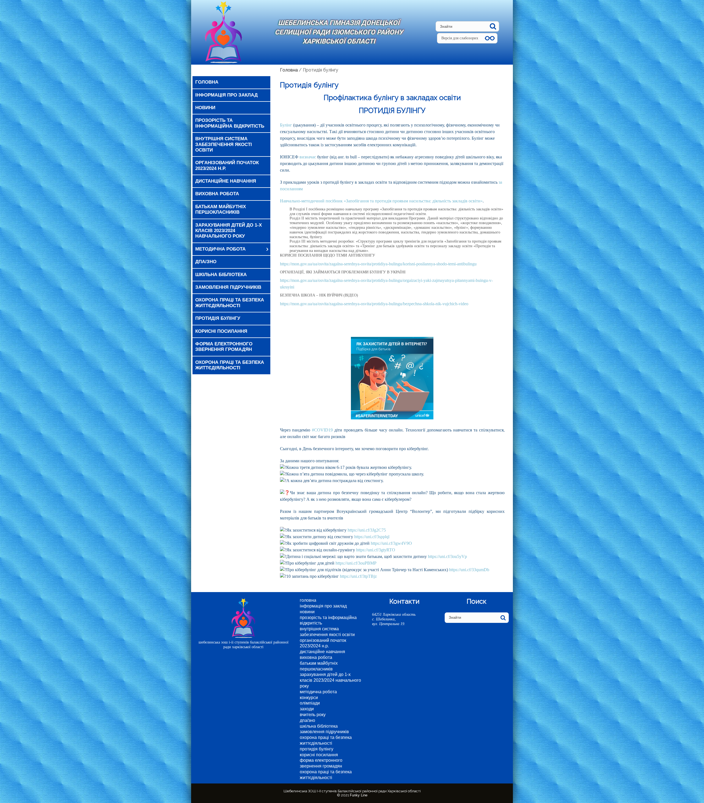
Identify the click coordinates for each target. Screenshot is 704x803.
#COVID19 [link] (322, 430)
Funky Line (358, 795)
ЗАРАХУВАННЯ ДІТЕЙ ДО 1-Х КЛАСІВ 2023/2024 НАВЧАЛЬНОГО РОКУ (228, 230)
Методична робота (220, 249)
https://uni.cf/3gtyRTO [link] (375, 550)
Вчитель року (313, 714)
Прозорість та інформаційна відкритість (229, 123)
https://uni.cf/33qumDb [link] (469, 569)
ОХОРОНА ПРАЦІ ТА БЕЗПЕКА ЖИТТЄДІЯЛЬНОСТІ (229, 365)
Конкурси (309, 697)
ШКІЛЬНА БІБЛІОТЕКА (221, 274)
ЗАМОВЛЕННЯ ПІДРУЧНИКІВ (228, 287)
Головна (206, 82)
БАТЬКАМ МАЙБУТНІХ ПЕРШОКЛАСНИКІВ (220, 209)
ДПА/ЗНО (205, 261)
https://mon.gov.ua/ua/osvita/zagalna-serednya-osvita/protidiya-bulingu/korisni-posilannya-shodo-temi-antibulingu (378, 264)
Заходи (307, 708)
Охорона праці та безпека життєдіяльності (229, 302)
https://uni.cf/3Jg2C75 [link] (367, 530)
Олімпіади (310, 703)
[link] (384, 511)
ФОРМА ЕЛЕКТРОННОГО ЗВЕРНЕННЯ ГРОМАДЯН (223, 346)
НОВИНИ (205, 107)
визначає (307, 157)
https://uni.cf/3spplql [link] (371, 536)
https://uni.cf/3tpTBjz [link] (358, 576)
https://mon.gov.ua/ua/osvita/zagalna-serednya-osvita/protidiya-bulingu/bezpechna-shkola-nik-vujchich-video (374, 303)
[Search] (493, 26)
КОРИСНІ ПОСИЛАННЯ (221, 331)
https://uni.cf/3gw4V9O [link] (391, 543)
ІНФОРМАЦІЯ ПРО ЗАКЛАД (226, 95)
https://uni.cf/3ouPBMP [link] (356, 563)
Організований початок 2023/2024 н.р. (227, 165)
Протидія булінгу (217, 318)
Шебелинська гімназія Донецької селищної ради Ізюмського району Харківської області (339, 32)
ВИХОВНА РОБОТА (217, 193)
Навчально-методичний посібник (311, 201)
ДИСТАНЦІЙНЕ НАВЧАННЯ (225, 181)
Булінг (286, 125)
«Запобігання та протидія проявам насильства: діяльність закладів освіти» (413, 201)
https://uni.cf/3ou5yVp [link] (447, 556)
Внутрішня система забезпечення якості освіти (223, 144)
